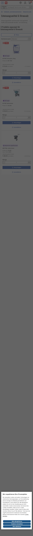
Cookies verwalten (17, 524)
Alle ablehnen (17, 526)
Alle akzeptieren (17, 521)
